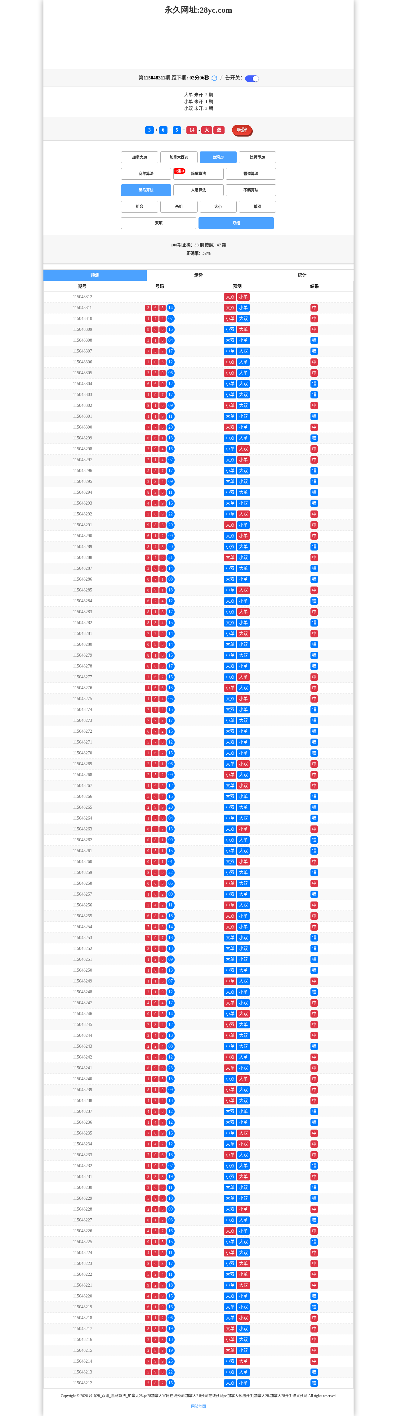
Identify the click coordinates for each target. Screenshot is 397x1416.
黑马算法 (146, 190)
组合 (139, 207)
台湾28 (218, 157)
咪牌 (242, 130)
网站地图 (198, 1406)
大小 (218, 207)
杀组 (179, 207)
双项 (159, 223)
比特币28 (257, 157)
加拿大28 (139, 157)
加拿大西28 (179, 157)
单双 (257, 207)
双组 (236, 223)
